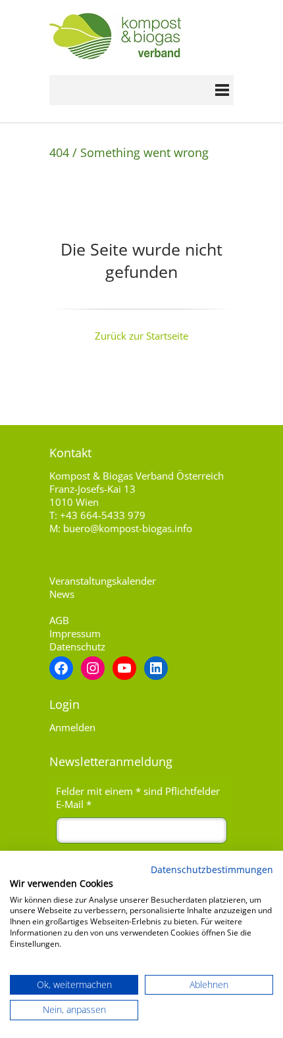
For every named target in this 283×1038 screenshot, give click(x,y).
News (61, 593)
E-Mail (73, 804)
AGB (59, 620)
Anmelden (72, 727)
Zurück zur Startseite (141, 335)
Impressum (75, 633)
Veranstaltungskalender (102, 580)
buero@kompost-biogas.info (127, 528)
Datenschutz (77, 646)
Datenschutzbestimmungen (212, 869)
